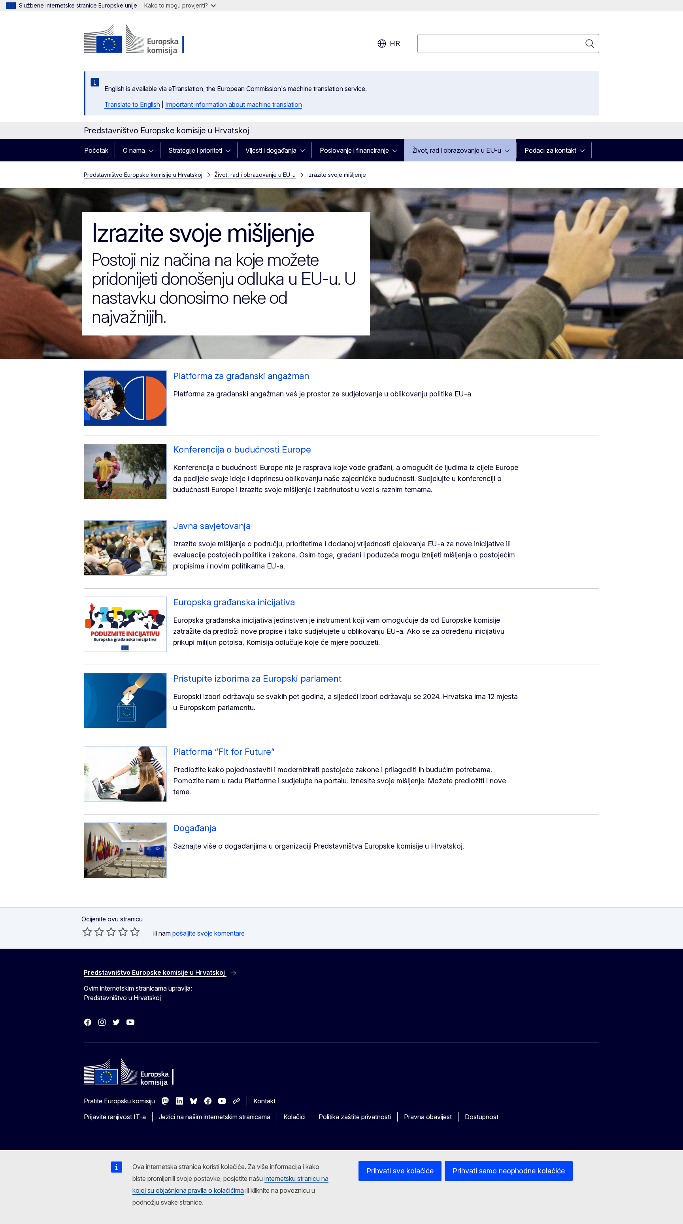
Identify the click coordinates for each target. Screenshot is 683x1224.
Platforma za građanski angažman (241, 376)
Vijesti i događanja (270, 150)
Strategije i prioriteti (195, 150)
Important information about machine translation (233, 104)
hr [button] (395, 43)
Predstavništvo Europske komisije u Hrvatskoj (143, 174)
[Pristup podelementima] (153, 150)
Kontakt (264, 1101)
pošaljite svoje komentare (208, 933)
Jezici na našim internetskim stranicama (214, 1117)
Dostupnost (481, 1117)
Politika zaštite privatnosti (355, 1117)
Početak (96, 150)
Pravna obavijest (428, 1117)
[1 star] (87, 932)
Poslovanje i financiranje (354, 150)
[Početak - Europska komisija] (147, 39)
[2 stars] (93, 932)
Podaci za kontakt (550, 150)
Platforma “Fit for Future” (224, 752)
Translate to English (132, 104)
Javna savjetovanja (212, 526)
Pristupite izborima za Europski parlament (257, 678)
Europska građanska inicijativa (234, 602)
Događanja (194, 828)
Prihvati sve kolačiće (400, 1171)
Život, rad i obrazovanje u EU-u (456, 150)
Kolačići (294, 1117)
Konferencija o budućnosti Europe (242, 449)
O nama (134, 150)
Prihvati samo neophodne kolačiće (509, 1171)
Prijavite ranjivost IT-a (115, 1117)
